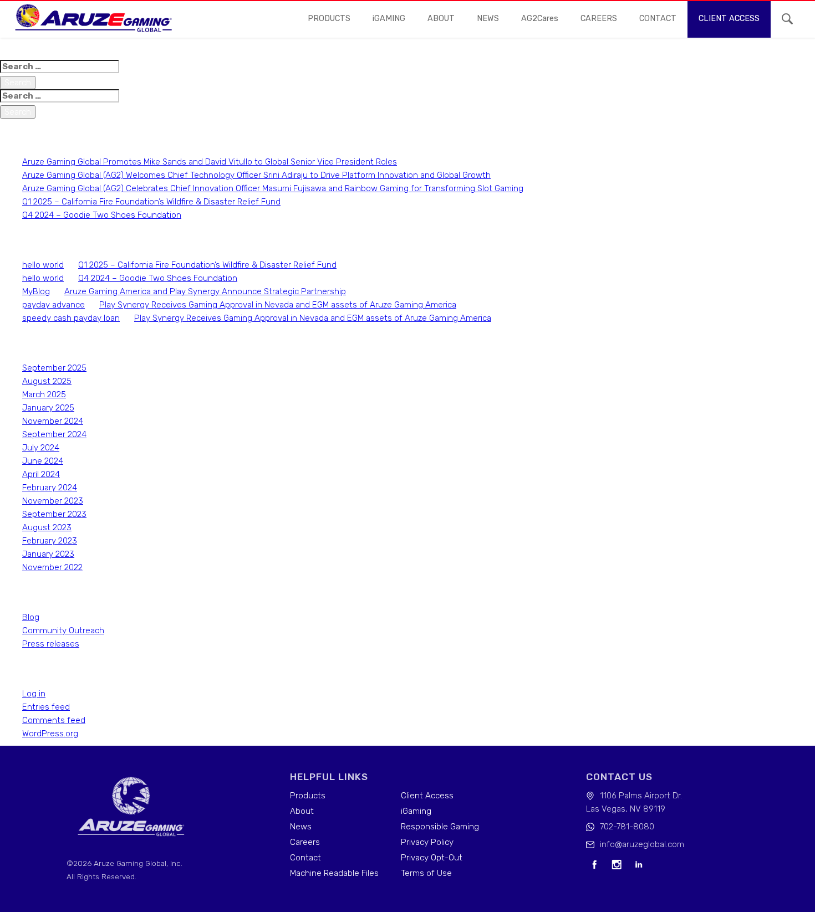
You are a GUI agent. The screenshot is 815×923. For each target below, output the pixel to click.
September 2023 (54, 514)
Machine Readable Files (334, 873)
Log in (33, 694)
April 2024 (41, 474)
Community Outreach (63, 630)
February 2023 (49, 541)
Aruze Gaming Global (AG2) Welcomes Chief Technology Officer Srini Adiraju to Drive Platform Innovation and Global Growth (256, 175)
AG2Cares (539, 18)
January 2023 (48, 554)
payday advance (53, 305)
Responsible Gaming (440, 827)
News (301, 827)
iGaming (416, 811)
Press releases (50, 644)
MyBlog (36, 291)
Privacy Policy (427, 842)
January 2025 (48, 408)
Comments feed (53, 720)
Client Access (427, 796)
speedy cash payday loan (71, 318)
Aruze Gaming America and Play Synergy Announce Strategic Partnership (205, 291)
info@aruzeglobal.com (642, 844)
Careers (305, 842)
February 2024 (49, 488)
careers (598, 18)
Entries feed (46, 707)
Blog (30, 617)
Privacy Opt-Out (431, 858)
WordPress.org (50, 734)
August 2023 (47, 527)
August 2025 (47, 381)
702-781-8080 (627, 827)
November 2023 (52, 501)
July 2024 (40, 448)
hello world (43, 265)
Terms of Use (426, 873)
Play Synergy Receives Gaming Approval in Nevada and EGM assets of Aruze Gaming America (277, 305)
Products (329, 18)
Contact (305, 858)
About (441, 18)
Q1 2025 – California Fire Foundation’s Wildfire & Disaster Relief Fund (151, 202)
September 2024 (54, 434)
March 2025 (44, 394)
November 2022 (52, 567)
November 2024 (52, 421)
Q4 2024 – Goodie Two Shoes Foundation (101, 215)
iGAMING (389, 18)
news (488, 18)
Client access (729, 18)
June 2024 (42, 461)
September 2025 (54, 368)
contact (657, 18)
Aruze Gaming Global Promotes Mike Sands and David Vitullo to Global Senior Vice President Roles (209, 162)
